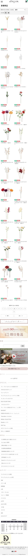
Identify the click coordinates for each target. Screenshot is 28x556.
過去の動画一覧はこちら (14, 368)
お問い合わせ (22, 548)
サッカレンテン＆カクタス (7, 398)
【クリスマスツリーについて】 (8, 466)
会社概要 (2, 547)
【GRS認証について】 (6, 457)
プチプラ (3, 510)
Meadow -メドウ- (4, 422)
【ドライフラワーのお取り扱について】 (9, 454)
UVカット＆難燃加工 (5, 431)
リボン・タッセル (5, 492)
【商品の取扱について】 (6, 445)
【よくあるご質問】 (5, 442)
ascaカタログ (4, 516)
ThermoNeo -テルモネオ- (6, 416)
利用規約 (9, 548)
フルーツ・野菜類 (5, 495)
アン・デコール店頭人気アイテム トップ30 (10, 407)
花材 (2, 480)
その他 (2, 507)
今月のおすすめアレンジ (6, 389)
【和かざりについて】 (6, 463)
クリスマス (3, 498)
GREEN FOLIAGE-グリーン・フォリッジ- (10, 413)
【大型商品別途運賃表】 (6, 448)
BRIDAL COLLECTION (6, 419)
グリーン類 (3, 483)
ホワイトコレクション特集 (7, 428)
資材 (2, 513)
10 (18, 308)
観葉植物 (3, 486)
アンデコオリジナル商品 (6, 474)
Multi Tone (3, 425)
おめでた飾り (4, 504)
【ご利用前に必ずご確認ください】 (9, 439)
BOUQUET (3, 410)
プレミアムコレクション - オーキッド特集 (10, 395)
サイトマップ (15, 548)
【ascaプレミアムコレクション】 (8, 460)
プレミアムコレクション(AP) (7, 477)
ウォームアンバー (5, 392)
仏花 (2, 489)
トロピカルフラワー (5, 404)
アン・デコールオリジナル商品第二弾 (9, 386)
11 (21, 308)
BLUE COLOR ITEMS (6, 401)
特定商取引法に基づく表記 (11, 547)
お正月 (2, 501)
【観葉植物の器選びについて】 (8, 451)
